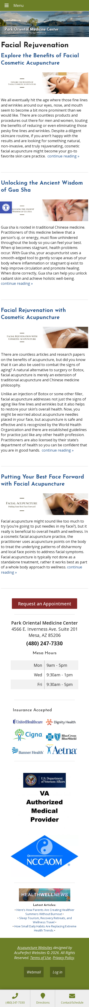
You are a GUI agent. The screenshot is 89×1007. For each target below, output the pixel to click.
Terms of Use (40, 957)
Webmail (34, 972)
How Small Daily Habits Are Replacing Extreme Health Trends (45, 928)
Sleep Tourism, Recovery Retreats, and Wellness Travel (45, 920)
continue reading (63, 156)
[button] (6, 207)
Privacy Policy (63, 957)
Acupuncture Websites (34, 947)
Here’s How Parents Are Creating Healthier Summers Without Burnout (45, 912)
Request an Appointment (44, 604)
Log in (57, 972)
